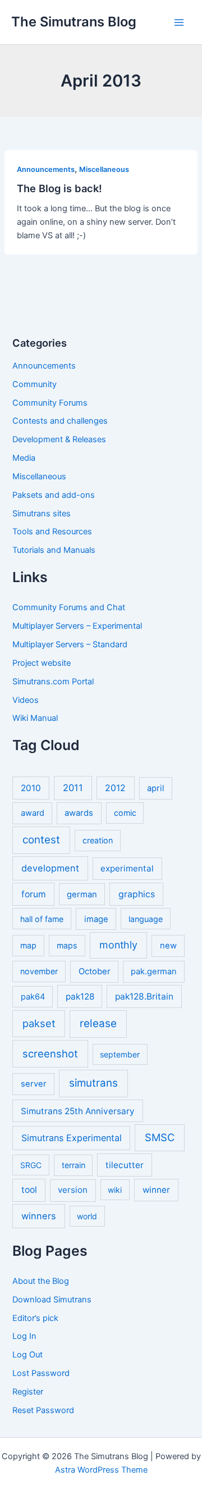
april (155, 788)
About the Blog (40, 1281)
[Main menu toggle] (179, 22)
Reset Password (43, 1410)
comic (125, 813)
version (73, 1189)
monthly (118, 945)
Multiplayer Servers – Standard (69, 644)
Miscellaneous (104, 169)
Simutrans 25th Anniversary (78, 1111)
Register (27, 1392)
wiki (115, 1190)
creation (97, 840)
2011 (73, 787)
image (96, 919)
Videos (25, 700)
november (39, 971)
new (168, 946)
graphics (136, 894)
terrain (73, 1165)
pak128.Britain (144, 996)
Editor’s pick (35, 1318)
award (32, 813)
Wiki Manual (35, 718)
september (120, 1054)
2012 (115, 788)
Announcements (46, 169)
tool (29, 1189)
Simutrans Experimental (71, 1137)
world (87, 1216)
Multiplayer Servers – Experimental (77, 626)
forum (33, 894)
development (50, 868)
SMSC (160, 1137)
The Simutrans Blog (73, 21)
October (95, 971)
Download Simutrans (51, 1300)
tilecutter (124, 1165)
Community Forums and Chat (68, 607)
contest (41, 839)
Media (23, 458)
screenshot (50, 1053)
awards (79, 813)
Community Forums (50, 403)
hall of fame (41, 919)
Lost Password (41, 1373)
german (82, 894)
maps (67, 945)
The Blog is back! (59, 188)
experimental (127, 868)
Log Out (27, 1355)
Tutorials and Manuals (53, 550)
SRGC (31, 1165)
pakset (39, 1023)
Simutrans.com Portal (53, 681)
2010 (31, 788)
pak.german (154, 971)
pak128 (80, 996)
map (28, 945)
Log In (24, 1336)
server (34, 1084)
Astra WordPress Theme (101, 1470)
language (145, 919)
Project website (41, 663)
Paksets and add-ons (53, 495)
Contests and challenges (60, 421)
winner (156, 1189)
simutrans (93, 1083)
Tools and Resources (52, 531)
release (98, 1023)
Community (34, 384)
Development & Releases (59, 439)
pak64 (33, 997)
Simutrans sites (41, 513)
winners (38, 1215)
